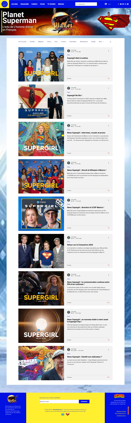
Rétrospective (84, 41)
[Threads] (128, 4)
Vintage (93, 41)
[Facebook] (123, 4)
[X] (118, 4)
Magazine (40, 41)
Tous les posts (22, 41)
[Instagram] (125, 4)
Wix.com (84, 409)
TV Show (63, 41)
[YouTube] (121, 4)
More (100, 41)
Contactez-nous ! (121, 415)
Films (56, 41)
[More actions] (109, 51)
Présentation (73, 41)
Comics (49, 41)
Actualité (32, 41)
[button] (42, 4)
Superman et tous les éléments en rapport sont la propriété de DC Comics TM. (65, 411)
